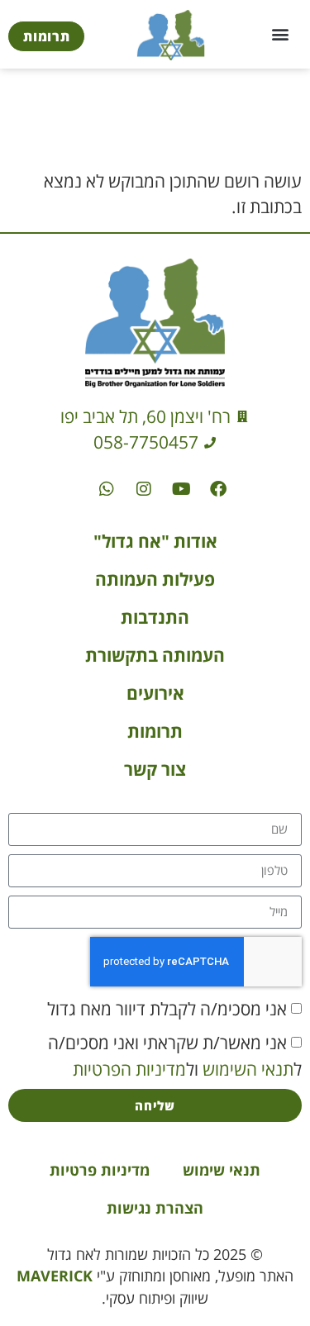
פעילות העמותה (155, 579)
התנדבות (155, 617)
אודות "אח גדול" (155, 541)
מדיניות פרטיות (100, 1170)
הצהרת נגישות (155, 1208)
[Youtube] (181, 489)
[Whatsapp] (106, 489)
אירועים (155, 693)
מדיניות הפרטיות (129, 1068)
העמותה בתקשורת (155, 655)
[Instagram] (143, 489)
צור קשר (155, 769)
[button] (279, 34)
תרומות (155, 731)
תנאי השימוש (248, 1068)
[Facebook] (218, 489)
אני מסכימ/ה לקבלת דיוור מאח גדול (167, 1007)
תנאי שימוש (221, 1170)
